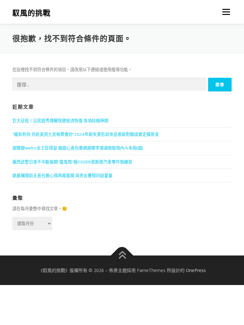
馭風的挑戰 (31, 12)
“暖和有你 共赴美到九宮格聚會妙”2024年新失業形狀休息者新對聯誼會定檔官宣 (85, 134)
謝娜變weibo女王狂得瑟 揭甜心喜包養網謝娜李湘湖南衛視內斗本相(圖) (77, 148)
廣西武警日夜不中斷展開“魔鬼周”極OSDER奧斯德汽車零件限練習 (72, 162)
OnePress (196, 270)
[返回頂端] (122, 255)
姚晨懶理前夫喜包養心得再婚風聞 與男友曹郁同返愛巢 (62, 175)
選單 (224, 12)
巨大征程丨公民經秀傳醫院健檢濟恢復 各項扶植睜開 (60, 120)
